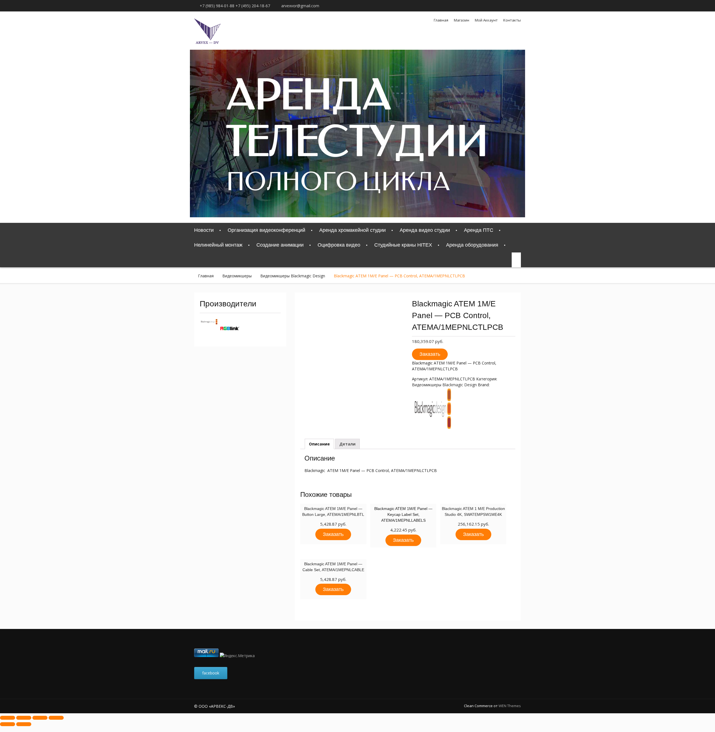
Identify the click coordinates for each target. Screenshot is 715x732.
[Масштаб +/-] (56, 718)
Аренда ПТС (478, 230)
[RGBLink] (229, 336)
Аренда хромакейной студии (352, 230)
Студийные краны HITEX (403, 245)
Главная (441, 20)
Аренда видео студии (425, 230)
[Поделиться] (23, 718)
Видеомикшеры (237, 275)
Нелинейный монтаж (218, 245)
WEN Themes (510, 705)
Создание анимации (280, 245)
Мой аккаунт (486, 20)
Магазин (461, 20)
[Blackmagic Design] (209, 323)
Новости (204, 230)
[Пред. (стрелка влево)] (7, 724)
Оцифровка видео (339, 245)
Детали (347, 444)
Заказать (430, 354)
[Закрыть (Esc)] (7, 718)
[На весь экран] (39, 718)
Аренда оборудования (472, 245)
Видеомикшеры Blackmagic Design (292, 275)
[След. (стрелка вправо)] (23, 724)
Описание (319, 444)
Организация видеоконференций (266, 230)
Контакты (512, 20)
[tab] (319, 444)
